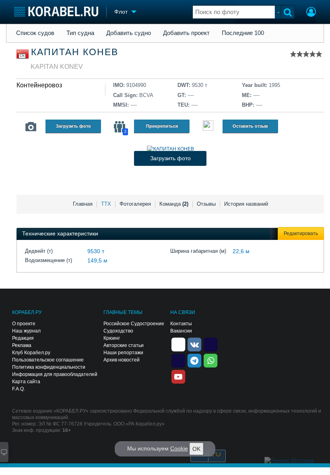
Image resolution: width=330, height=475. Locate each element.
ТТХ (106, 204)
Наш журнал (26, 331)
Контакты (181, 323)
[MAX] (178, 359)
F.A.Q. (18, 389)
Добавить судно (128, 33)
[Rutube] (210, 343)
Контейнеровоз (39, 85)
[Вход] (311, 13)
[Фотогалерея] (30, 126)
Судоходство (118, 331)
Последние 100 (243, 33)
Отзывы (206, 204)
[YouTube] (178, 376)
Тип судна (80, 33)
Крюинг (111, 338)
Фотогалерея (135, 204)
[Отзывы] (208, 126)
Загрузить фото (73, 126)
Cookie (179, 448)
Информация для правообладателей (54, 374)
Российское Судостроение (133, 323)
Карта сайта (26, 381)
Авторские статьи (123, 345)
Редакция (23, 338)
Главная (83, 204)
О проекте (23, 323)
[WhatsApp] (210, 359)
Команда (173, 204)
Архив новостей (121, 360)
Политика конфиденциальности (48, 367)
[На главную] (56, 11)
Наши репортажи (123, 352)
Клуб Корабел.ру (31, 352)
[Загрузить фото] (170, 149)
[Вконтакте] (194, 343)
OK (196, 449)
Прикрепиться (162, 126)
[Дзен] (178, 343)
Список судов (35, 33)
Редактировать (301, 233)
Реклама (21, 345)
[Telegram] (194, 359)
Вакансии (181, 331)
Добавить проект (186, 33)
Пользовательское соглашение (48, 360)
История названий (246, 204)
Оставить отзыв (250, 126)
